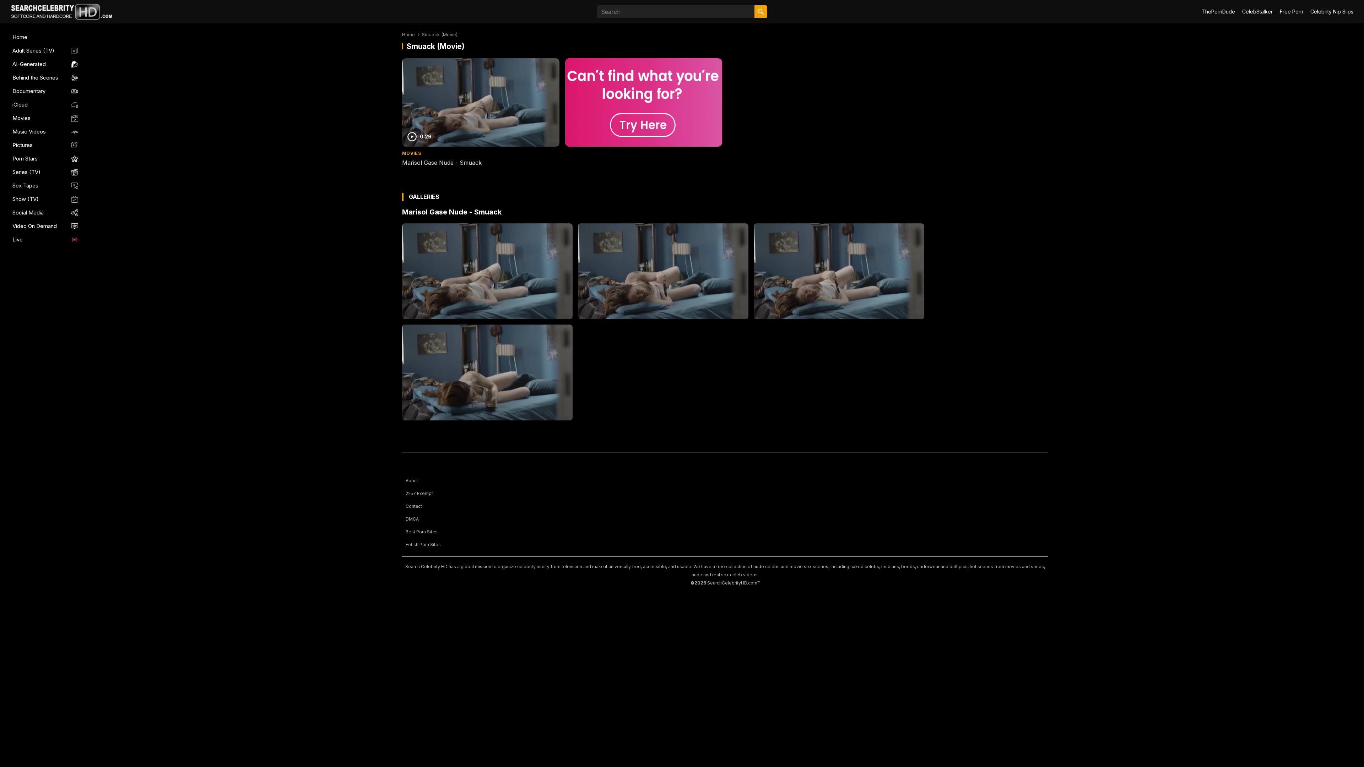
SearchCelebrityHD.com (732, 583)
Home (19, 37)
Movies (21, 118)
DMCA (412, 519)
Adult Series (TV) (33, 50)
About (412, 480)
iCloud (20, 104)
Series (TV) (26, 172)
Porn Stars (25, 158)
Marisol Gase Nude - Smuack (442, 162)
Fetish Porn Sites (423, 544)
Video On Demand (34, 226)
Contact (414, 506)
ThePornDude (1218, 12)
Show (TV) (25, 199)
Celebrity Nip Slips (1331, 12)
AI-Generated (29, 64)
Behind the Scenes (35, 77)
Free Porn (1291, 12)
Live (17, 239)
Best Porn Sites (422, 531)
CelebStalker (1257, 12)
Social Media (28, 212)
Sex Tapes (25, 185)
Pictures (22, 145)
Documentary (28, 91)
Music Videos (29, 131)
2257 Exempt (419, 493)
